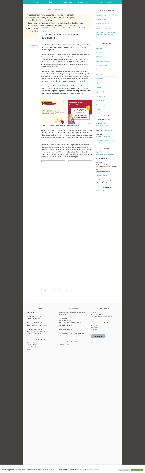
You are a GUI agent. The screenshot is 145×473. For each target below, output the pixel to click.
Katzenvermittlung (101, 65)
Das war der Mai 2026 (103, 23)
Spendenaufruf (100, 92)
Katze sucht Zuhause (102, 61)
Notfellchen (99, 74)
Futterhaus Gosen (101, 191)
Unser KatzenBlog (32, 347)
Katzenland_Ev (36, 333)
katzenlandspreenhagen (103, 136)
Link (83, 81)
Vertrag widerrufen (98, 336)
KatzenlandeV (108, 130)
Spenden (99, 87)
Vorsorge (78, 290)
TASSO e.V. (64, 86)
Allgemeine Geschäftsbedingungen (101, 316)
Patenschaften (95, 327)
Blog (43, 2)
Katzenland (35, 48)
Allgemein (45, 31)
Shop (109, 2)
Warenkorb (94, 329)
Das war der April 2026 (103, 28)
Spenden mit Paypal (102, 175)
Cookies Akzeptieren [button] (137, 470)
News (98, 70)
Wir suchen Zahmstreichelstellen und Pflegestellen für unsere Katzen (106, 35)
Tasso (73, 290)
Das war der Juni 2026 (103, 19)
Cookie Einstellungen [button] (124, 470)
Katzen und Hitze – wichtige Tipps (106, 15)
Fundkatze (54, 290)
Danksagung (100, 52)
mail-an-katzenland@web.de (39, 325)
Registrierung (68, 290)
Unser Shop (94, 325)
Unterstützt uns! (85, 2)
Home (36, 2)
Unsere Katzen (67, 2)
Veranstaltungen (101, 105)
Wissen (99, 2)
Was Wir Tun (30, 342)
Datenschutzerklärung (97, 314)
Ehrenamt (99, 57)
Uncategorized (100, 96)
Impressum (94, 312)
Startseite (30, 349)
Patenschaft (99, 78)
